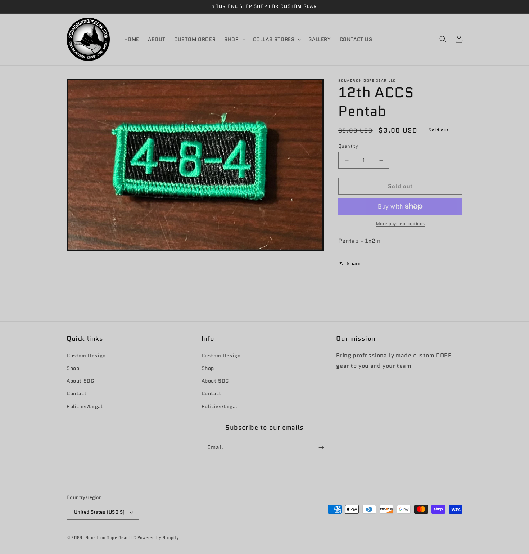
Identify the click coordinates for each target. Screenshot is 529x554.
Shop (73, 368)
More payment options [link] (400, 223)
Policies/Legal (84, 406)
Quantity (348, 146)
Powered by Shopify (158, 537)
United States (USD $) (99, 512)
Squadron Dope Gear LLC (111, 537)
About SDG (80, 380)
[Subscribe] (321, 447)
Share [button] (354, 263)
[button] (234, 39)
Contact (76, 393)
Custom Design (86, 355)
